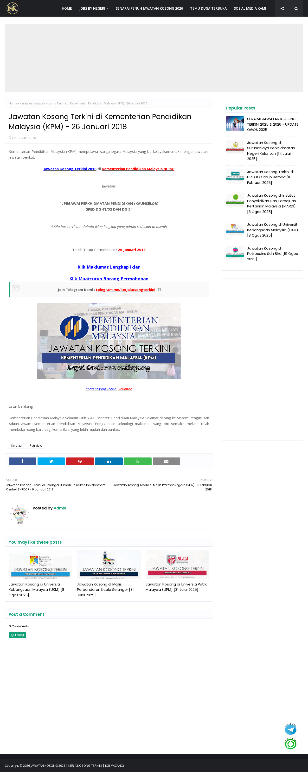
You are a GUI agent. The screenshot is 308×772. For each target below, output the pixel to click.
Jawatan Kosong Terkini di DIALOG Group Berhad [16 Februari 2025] (270, 177)
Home (13, 103)
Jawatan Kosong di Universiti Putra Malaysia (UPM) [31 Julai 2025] (176, 587)
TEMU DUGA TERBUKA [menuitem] (208, 8)
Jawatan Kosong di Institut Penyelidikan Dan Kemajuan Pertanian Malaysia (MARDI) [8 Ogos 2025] (271, 203)
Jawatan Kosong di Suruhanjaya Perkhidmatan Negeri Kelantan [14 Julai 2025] (271, 150)
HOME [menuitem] (67, 8)
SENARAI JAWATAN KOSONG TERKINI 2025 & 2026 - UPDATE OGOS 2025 (272, 124)
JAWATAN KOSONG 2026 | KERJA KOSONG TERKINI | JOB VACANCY (77, 765)
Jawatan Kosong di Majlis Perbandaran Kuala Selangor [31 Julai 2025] (105, 590)
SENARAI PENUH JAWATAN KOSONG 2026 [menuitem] (149, 8)
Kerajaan (26, 103)
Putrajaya (36, 446)
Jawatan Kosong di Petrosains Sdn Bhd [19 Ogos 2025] (272, 254)
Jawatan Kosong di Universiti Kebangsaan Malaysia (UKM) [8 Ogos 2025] (36, 590)
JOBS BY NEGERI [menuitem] (92, 8)
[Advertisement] (154, 58)
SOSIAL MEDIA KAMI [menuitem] (250, 8)
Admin (59, 508)
